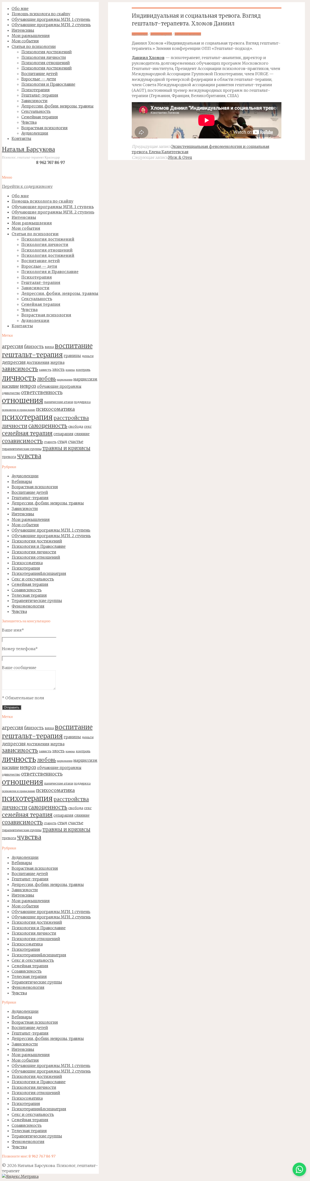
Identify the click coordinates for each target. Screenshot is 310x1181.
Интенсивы (23, 513)
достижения (38, 362)
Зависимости (25, 508)
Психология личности (34, 551)
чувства (29, 456)
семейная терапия (27, 433)
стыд (62, 441)
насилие (10, 386)
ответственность (41, 392)
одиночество (11, 393)
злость (58, 369)
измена (70, 370)
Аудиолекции (25, 475)
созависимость (22, 441)
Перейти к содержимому (27, 186)
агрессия (12, 346)
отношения (22, 400)
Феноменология (28, 606)
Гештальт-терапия (30, 497)
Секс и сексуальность (33, 579)
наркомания (64, 379)
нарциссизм (85, 379)
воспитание (74, 346)
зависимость (20, 369)
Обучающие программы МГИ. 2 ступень (51, 535)
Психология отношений (36, 557)
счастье (75, 441)
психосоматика (55, 409)
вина (49, 347)
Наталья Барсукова (28, 149)
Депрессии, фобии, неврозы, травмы (48, 503)
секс (88, 426)
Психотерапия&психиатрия (39, 573)
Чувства (19, 611)
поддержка (82, 402)
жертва (57, 362)
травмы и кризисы (66, 448)
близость (34, 346)
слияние (82, 434)
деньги (87, 356)
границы (72, 355)
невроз (28, 386)
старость (50, 442)
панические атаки (58, 402)
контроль (83, 370)
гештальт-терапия (32, 355)
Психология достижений (37, 541)
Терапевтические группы (37, 600)
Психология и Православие (39, 546)
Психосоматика (27, 562)
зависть (45, 370)
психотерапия (27, 417)
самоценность (47, 425)
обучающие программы (59, 386)
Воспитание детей (30, 492)
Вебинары (22, 481)
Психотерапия (26, 568)
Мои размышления (31, 519)
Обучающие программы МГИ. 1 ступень (51, 530)
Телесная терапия (29, 595)
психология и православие (18, 409)
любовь (46, 379)
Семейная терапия (30, 584)
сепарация (63, 434)
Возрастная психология (35, 486)
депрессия (14, 362)
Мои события (25, 524)
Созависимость (27, 589)
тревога (9, 457)
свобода (75, 426)
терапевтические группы (21, 449)
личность (19, 377)
